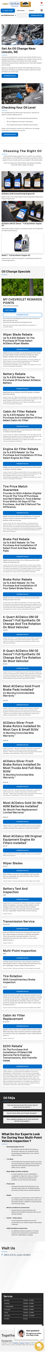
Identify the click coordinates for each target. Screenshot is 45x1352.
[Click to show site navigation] (41, 10)
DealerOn (16, 1342)
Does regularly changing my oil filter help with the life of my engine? (22, 1120)
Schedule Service (36, 15)
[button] (8, 11)
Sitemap (22, 1342)
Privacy (27, 1342)
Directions (20, 10)
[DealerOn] (7, 1341)
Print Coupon (9, 310)
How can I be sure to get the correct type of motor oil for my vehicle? (22, 1106)
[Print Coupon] (22, 287)
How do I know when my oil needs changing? (22, 1113)
